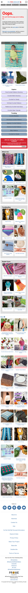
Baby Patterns (14, 130)
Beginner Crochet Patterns (14, 123)
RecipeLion (14, 565)
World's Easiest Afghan (20, 85)
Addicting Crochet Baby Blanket (20, 276)
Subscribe (14, 545)
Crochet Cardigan (8, 198)
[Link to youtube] (24, 508)
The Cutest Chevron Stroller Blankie (14, 68)
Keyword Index (14, 534)
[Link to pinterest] (14, 508)
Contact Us (14, 522)
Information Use (17, 144)
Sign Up (23, 146)
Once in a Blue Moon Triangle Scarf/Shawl (8, 293)
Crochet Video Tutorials (14, 110)
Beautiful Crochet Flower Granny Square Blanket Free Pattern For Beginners (7, 479)
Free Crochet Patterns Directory (14, 92)
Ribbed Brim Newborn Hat (20, 222)
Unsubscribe (14, 549)
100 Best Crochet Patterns (14, 103)
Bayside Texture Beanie (21, 369)
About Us (14, 515)
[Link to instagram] (19, 508)
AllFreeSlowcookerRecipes (14, 569)
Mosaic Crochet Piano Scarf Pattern (7, 370)
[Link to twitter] (9, 508)
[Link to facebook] (5, 508)
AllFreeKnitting (14, 560)
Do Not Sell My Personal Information (14, 530)
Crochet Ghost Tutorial (21, 497)
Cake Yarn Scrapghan (8, 275)
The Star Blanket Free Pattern (7, 424)
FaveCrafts (14, 563)
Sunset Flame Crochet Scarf (20, 293)
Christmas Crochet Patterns (14, 119)
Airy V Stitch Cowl (20, 182)
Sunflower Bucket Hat (8, 182)
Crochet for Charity (14, 99)
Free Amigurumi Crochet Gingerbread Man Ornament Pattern (7, 333)
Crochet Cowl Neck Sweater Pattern (7, 406)
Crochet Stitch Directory (14, 96)
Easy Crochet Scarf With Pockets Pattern (21, 333)
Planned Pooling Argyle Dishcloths (20, 309)
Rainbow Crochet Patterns (14, 127)
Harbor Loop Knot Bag (7, 497)
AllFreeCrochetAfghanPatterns (14, 561)
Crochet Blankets (14, 116)
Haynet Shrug (8, 221)
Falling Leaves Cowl (20, 238)
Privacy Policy (10, 144)
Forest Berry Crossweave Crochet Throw (20, 424)
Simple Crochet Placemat (20, 387)
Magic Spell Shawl (8, 238)
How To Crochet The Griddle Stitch (7, 388)
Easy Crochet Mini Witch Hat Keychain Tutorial (21, 406)
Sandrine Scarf (20, 166)
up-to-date (15, 27)
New (2, 317)
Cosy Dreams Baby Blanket (8, 254)
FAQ (14, 526)
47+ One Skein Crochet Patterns (7, 86)
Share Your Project (14, 541)
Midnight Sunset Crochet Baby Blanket (8, 167)
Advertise (14, 518)
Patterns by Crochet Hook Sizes (14, 106)
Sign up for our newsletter (8, 31)
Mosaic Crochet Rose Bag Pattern (20, 352)
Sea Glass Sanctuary (20, 253)
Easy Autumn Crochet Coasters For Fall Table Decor (20, 199)
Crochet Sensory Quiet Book (7, 351)
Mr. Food (14, 567)
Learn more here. (14, 579)
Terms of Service (14, 553)
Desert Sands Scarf (8, 308)
